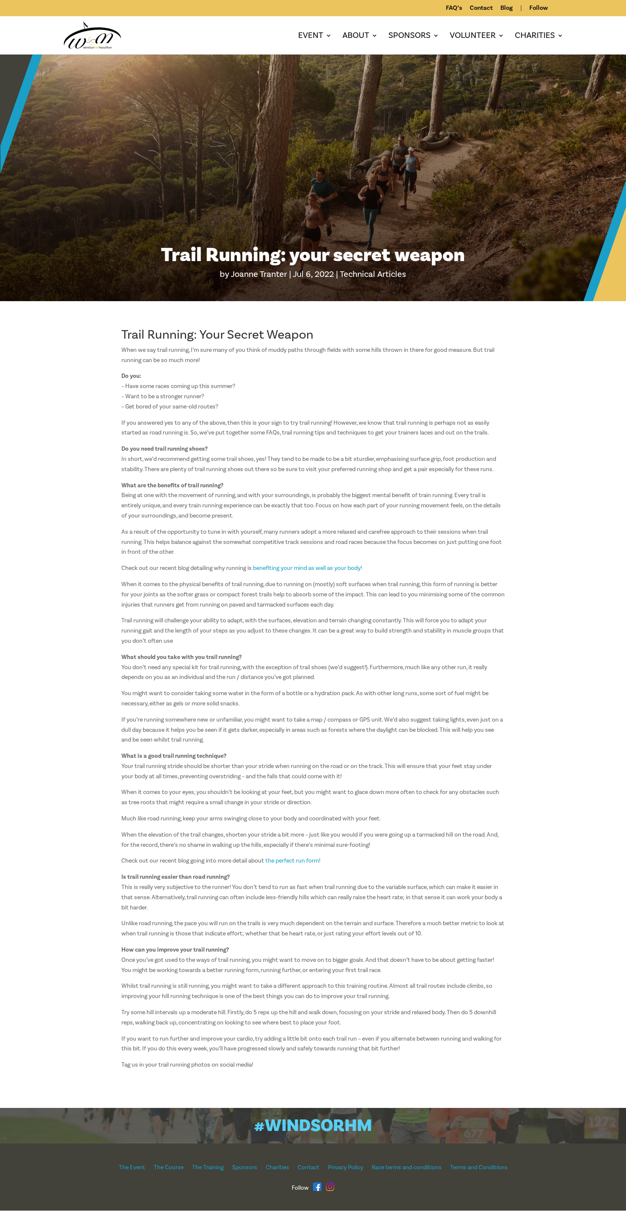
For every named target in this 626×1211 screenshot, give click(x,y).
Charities (535, 36)
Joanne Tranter (259, 274)
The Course (169, 1167)
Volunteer (473, 36)
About (355, 36)
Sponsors (409, 36)
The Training (208, 1167)
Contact (481, 8)
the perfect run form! (292, 861)
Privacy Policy (345, 1167)
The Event (132, 1167)
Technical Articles (373, 274)
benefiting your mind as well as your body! (307, 568)
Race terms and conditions (407, 1167)
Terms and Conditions (479, 1167)
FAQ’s (454, 8)
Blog (506, 8)
